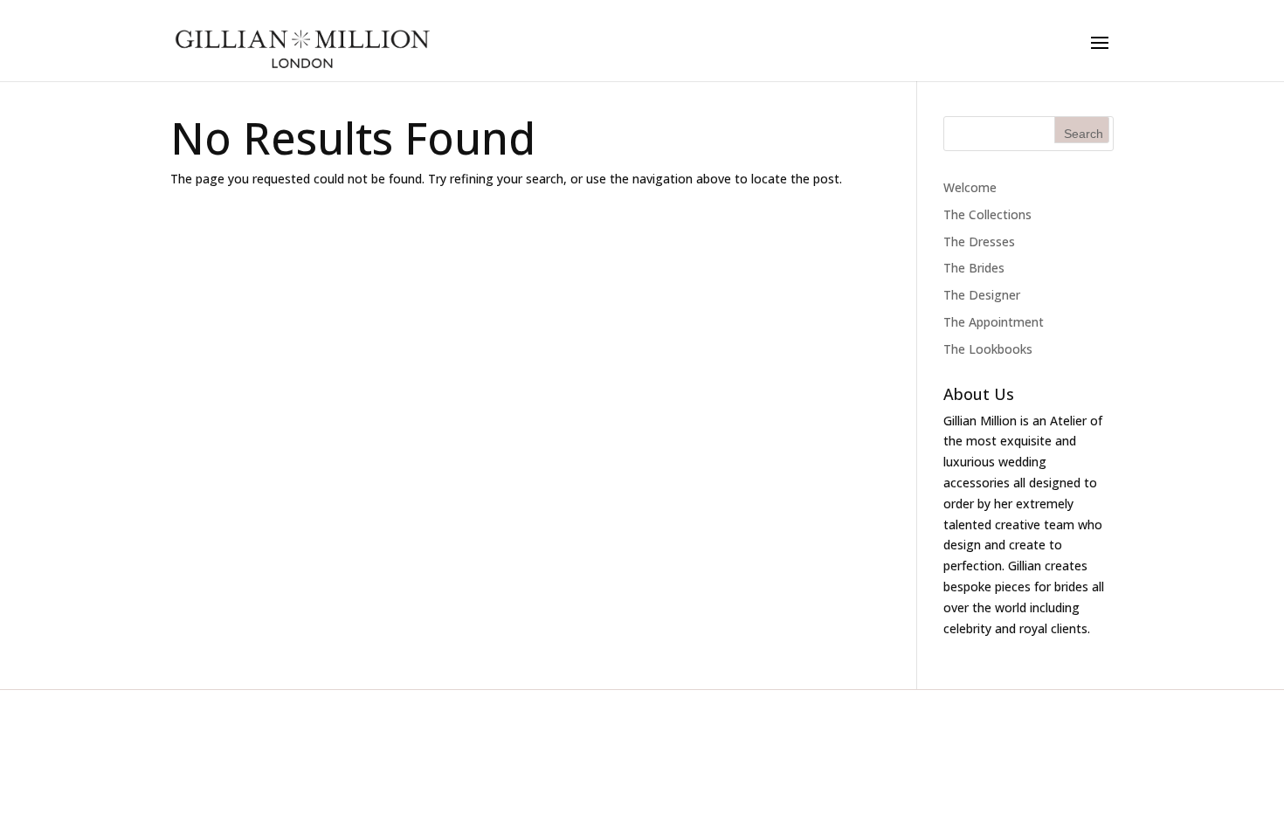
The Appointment (993, 322)
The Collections (987, 214)
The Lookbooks (987, 349)
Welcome (970, 187)
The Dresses (979, 241)
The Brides (973, 267)
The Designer (981, 294)
